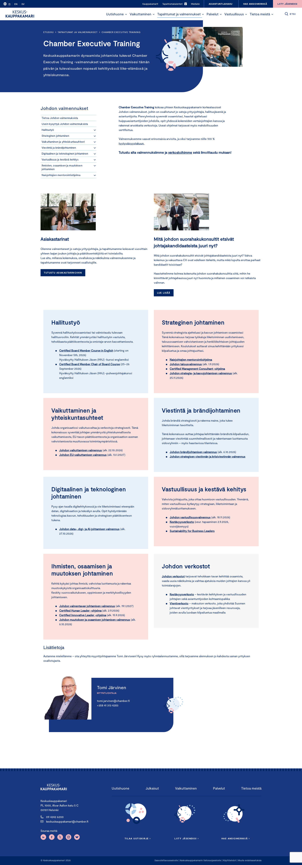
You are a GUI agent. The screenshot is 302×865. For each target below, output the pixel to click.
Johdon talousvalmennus (186, 364)
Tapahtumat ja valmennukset (179, 14)
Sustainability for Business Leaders (192, 530)
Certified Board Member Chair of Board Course (89, 364)
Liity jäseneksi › (186, 838)
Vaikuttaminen (140, 14)
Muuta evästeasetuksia (249, 860)
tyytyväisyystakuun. (131, 143)
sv (22, 4)
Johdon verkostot (173, 576)
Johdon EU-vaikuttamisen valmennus (83, 454)
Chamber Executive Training (121, 32)
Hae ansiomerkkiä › (235, 838)
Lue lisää (163, 292)
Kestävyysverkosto (182, 521)
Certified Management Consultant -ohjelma (197, 368)
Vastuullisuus (234, 14)
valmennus (89, 529)
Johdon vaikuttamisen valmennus (80, 450)
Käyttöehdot (229, 860)
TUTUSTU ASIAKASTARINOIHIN (63, 272)
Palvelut (212, 14)
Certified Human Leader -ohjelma (80, 610)
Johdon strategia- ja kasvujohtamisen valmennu (200, 373)
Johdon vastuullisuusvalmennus (190, 517)
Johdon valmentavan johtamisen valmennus (87, 606)
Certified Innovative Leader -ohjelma (82, 615)
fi (9, 4)
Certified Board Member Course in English (86, 350)
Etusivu (48, 32)
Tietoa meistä (260, 14)
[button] (126, 14)
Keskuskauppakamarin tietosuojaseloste (200, 860)
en (15, 4)
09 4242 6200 (55, 817)
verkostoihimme (180, 152)
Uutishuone (115, 14)
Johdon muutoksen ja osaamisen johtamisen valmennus (94, 619)
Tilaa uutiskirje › (138, 838)
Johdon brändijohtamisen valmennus (193, 452)
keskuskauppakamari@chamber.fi (67, 821)
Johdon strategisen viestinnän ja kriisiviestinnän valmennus (207, 456)
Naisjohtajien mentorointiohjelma (191, 359)
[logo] (20, 13)
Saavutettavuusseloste (166, 860)
